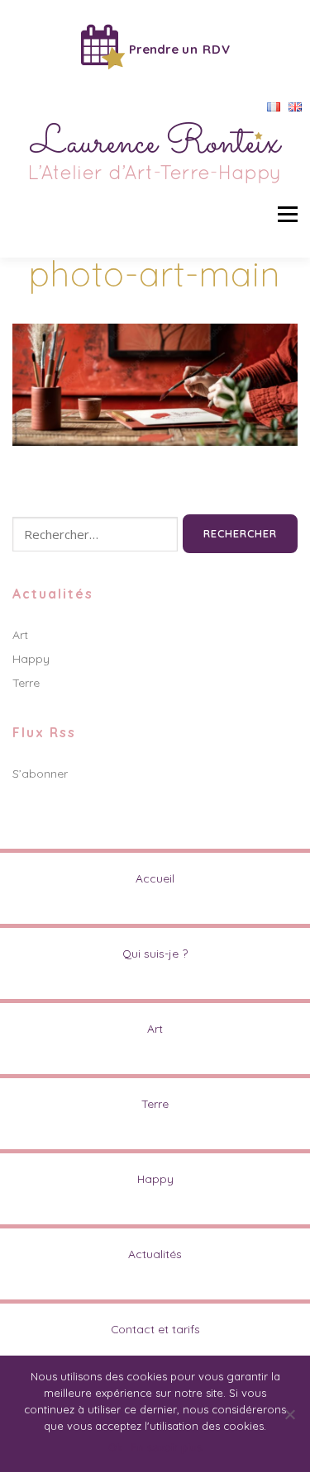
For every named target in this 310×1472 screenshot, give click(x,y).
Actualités (155, 1254)
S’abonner (40, 773)
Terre (26, 682)
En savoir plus (167, 1447)
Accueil (155, 878)
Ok (115, 1447)
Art (20, 634)
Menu (287, 213)
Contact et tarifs (155, 1329)
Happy (31, 658)
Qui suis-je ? (155, 953)
